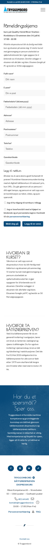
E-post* (7, 87)
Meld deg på (12, 224)
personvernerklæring (20, 216)
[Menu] (41, 9)
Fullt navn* (9, 73)
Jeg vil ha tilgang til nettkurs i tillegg (23, 202)
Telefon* (8, 143)
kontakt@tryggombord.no (21, 502)
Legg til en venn (32, 224)
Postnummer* (10, 129)
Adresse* (8, 115)
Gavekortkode (11, 157)
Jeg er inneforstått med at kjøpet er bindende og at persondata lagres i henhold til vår (24, 213)
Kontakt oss (25, 539)
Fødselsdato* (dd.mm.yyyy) (16, 101)
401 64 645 (23, 499)
